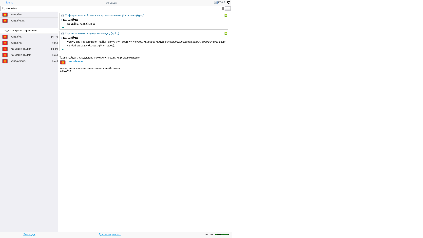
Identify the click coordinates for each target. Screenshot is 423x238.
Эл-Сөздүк (111, 3)
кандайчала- (18, 20)
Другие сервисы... (110, 234)
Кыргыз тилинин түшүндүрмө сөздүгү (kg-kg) (92, 33)
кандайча (16, 14)
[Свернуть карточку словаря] (225, 15)
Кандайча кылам (34, 48)
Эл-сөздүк (29, 234)
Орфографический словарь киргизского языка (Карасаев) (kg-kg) (104, 15)
